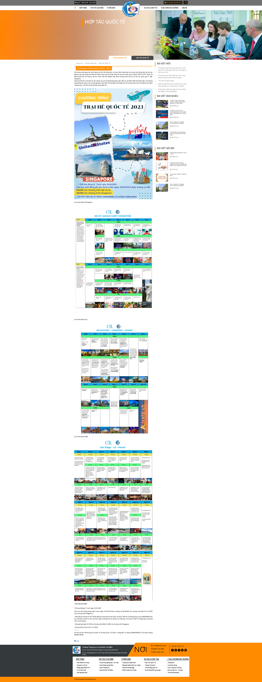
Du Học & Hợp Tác (151, 8)
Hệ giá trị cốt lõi (82, 665)
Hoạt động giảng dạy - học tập (109, 662)
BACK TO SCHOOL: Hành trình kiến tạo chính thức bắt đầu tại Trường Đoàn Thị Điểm (172, 85)
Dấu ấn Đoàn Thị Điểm (106, 670)
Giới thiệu (83, 8)
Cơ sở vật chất (81, 670)
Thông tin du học (150, 665)
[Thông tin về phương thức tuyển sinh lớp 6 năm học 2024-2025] (162, 104)
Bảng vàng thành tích (83, 667)
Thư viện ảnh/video (173, 672)
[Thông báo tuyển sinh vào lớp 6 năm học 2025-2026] (162, 136)
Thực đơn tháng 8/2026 (166, 81)
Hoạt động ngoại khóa (106, 665)
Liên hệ (184, 8)
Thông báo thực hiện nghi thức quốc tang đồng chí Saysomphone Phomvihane (171, 76)
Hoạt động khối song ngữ (153, 670)
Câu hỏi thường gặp (128, 667)
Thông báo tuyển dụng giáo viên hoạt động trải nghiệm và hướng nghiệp (172, 90)
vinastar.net (92, 679)
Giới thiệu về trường (83, 662)
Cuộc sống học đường (169, 8)
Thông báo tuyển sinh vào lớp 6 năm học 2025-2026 (178, 134)
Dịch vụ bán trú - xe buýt (175, 670)
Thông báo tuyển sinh (129, 662)
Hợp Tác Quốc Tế (142, 58)
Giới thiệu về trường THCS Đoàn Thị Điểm (177, 122)
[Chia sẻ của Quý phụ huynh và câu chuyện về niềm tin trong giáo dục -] (162, 166)
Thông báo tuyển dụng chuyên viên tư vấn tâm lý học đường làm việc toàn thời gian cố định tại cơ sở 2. (172, 70)
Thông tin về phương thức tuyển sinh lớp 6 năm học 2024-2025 (177, 102)
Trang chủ (79, 63)
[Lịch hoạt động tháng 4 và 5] (162, 178)
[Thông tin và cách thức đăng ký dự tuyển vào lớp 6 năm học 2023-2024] (162, 114)
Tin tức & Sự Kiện (96, 8)
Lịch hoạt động (172, 665)
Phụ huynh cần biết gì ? (173, 2)
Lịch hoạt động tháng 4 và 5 (178, 175)
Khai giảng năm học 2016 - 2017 (178, 153)
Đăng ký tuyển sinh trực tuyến (131, 665)
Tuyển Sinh (111, 8)
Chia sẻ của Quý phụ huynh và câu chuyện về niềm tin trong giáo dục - (178, 165)
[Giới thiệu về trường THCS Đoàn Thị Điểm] (162, 126)
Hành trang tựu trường (129, 670)
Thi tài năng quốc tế (151, 667)
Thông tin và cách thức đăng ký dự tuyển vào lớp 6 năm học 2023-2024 (178, 112)
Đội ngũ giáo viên (82, 672)
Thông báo (171, 662)
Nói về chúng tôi (105, 667)
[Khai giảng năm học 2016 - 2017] (162, 156)
